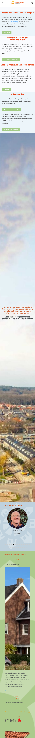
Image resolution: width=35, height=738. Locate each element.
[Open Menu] (3, 2)
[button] (5, 544)
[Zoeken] (32, 3)
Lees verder (8, 691)
